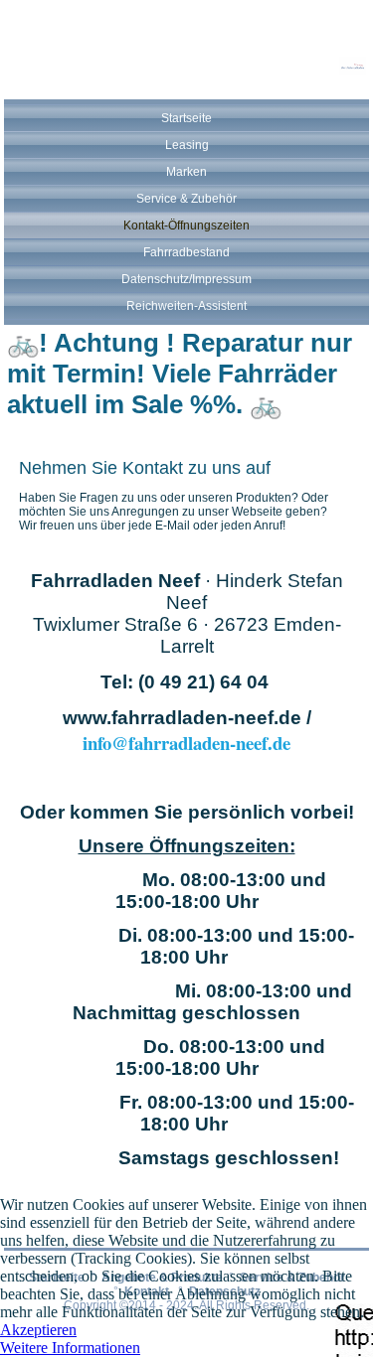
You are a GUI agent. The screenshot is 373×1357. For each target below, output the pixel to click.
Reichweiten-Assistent (186, 306)
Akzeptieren (38, 1329)
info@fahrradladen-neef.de (186, 742)
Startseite (186, 118)
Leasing (187, 145)
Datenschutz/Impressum (186, 279)
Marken (186, 172)
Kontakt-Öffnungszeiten (186, 225)
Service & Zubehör (186, 199)
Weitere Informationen (70, 1347)
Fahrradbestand (186, 252)
